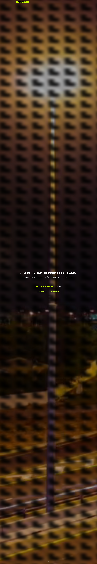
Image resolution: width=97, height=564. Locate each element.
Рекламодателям (41, 2)
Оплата (57, 2)
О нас (34, 2)
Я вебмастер (42, 291)
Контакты (62, 2)
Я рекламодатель (55, 291)
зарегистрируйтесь (45, 287)
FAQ (53, 2)
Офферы (49, 2)
